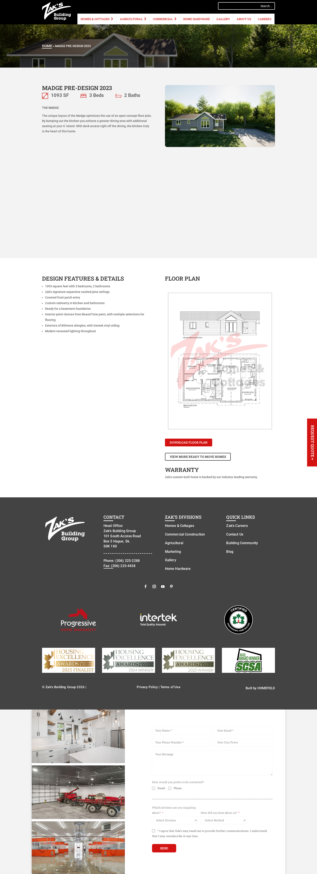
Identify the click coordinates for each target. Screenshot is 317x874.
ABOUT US (244, 19)
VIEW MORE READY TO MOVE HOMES (198, 457)
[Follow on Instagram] (154, 586)
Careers (264, 19)
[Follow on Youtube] (162, 586)
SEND (164, 848)
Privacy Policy (147, 687)
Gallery (223, 19)
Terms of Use (170, 687)
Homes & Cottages (95, 19)
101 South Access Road (122, 536)
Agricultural (131, 19)
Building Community (242, 543)
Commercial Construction (185, 534)
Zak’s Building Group (120, 531)
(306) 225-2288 (127, 561)
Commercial (163, 19)
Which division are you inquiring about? (174, 810)
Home (47, 46)
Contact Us (234, 534)
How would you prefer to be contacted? (178, 782)
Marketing (173, 552)
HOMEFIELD (266, 688)
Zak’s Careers (237, 526)
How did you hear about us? (219, 813)
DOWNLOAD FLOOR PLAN (188, 442)
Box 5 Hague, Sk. (117, 541)
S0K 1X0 (110, 546)
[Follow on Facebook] (145, 586)
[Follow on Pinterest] (171, 586)
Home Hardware (196, 19)
